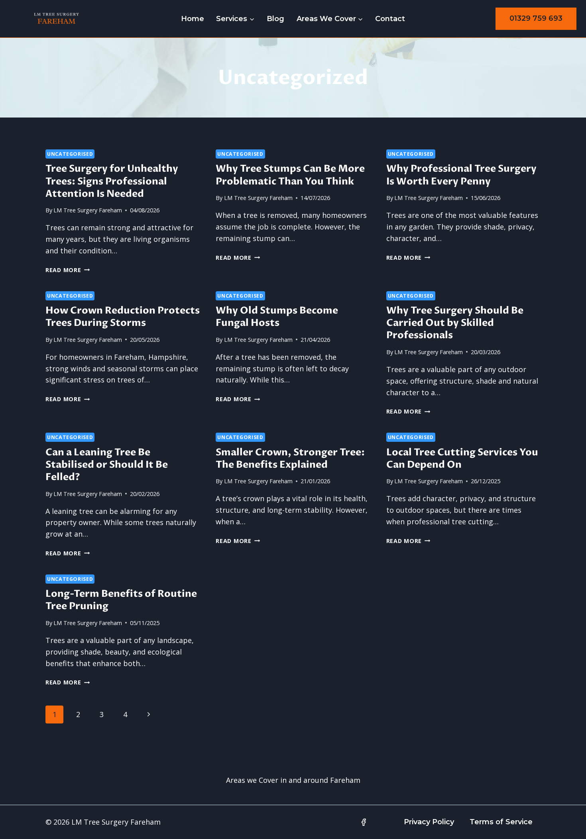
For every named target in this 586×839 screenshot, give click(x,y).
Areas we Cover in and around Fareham (293, 780)
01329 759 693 (535, 18)
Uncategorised (70, 154)
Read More (67, 270)
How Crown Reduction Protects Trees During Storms (122, 316)
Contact (390, 18)
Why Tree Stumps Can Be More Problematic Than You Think (290, 175)
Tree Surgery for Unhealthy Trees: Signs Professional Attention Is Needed (111, 181)
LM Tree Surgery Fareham (87, 210)
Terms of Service (501, 821)
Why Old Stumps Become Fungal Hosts (277, 316)
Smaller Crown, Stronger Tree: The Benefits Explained (290, 458)
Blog (275, 18)
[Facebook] (364, 822)
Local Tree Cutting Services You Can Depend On (462, 458)
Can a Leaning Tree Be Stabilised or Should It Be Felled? (106, 465)
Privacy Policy (429, 821)
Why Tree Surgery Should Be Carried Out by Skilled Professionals (454, 323)
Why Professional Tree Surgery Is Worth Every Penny (461, 175)
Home (192, 18)
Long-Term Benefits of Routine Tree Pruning (121, 600)
